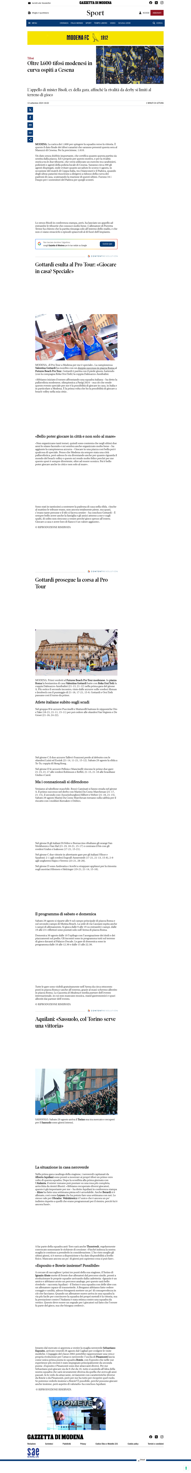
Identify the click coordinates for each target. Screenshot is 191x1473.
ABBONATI (157, 13)
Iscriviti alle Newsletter (41, 3)
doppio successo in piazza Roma (96, 368)
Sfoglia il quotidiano (40, 13)
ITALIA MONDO (77, 23)
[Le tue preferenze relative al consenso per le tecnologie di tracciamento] (186, 1468)
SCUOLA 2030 (124, 23)
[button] (76, 1413)
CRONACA (64, 23)
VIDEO (112, 23)
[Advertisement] (56, 124)
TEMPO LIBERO (100, 23)
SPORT (88, 23)
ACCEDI (146, 13)
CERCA (159, 23)
